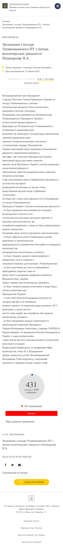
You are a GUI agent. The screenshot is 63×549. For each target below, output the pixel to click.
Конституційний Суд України (31, 534)
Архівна (31, 413)
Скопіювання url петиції (15, 472)
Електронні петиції (19, 4)
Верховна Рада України (31, 527)
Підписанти (31, 83)
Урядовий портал (31, 520)
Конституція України (31, 541)
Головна (6, 21)
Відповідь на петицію (21, 79)
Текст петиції (45, 79)
